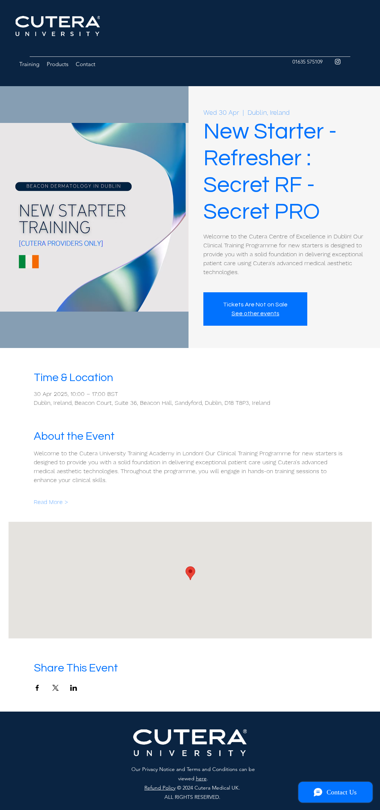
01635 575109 (307, 61)
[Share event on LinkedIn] (73, 688)
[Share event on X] (55, 688)
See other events (255, 313)
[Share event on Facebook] (37, 688)
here (201, 778)
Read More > (51, 501)
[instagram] (337, 61)
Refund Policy (160, 787)
